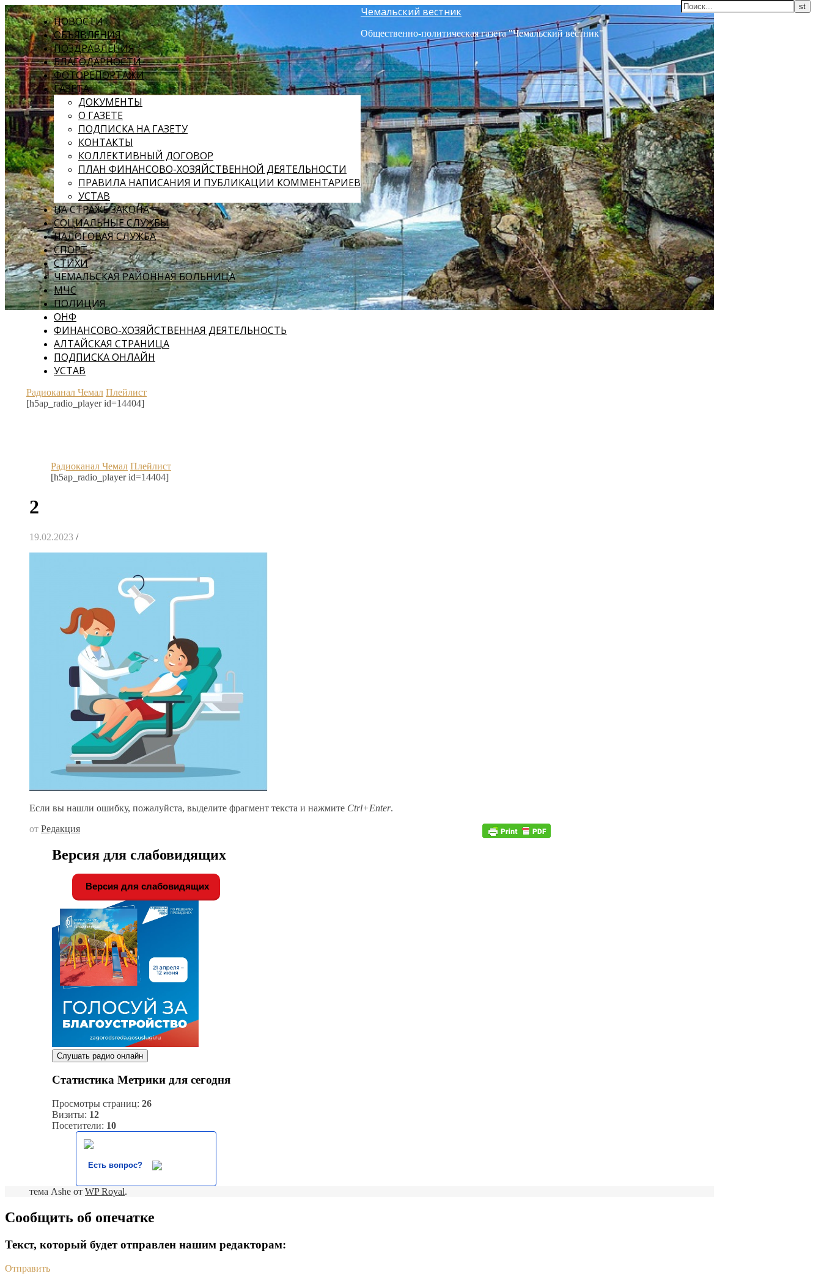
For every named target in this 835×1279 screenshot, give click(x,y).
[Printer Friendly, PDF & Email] (516, 830)
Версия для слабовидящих (146, 886)
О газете (100, 115)
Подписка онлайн (104, 357)
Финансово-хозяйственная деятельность (170, 330)
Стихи (71, 263)
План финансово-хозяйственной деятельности (212, 169)
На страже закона (101, 209)
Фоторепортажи (99, 75)
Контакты (105, 142)
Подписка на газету (133, 129)
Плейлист (126, 392)
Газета (71, 88)
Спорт (70, 249)
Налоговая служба (105, 236)
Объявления (87, 35)
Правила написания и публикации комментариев (219, 182)
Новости (78, 21)
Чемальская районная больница (144, 276)
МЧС (65, 290)
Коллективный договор (145, 155)
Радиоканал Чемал (64, 392)
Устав (94, 196)
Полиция (80, 303)
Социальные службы (111, 223)
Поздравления (94, 48)
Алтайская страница (111, 343)
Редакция (60, 829)
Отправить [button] (27, 1268)
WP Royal (105, 1191)
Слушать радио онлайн (100, 1055)
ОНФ (65, 317)
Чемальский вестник (411, 11)
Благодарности (97, 61)
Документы (110, 102)
